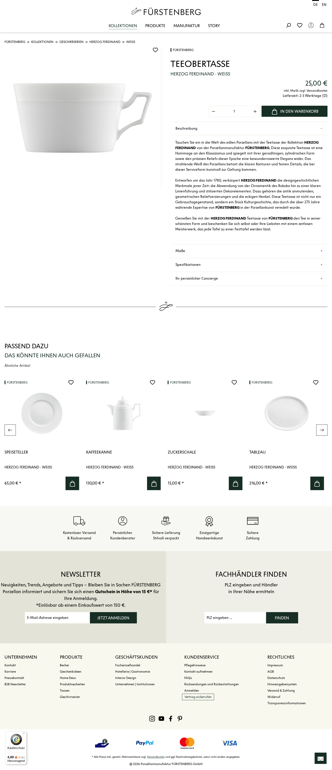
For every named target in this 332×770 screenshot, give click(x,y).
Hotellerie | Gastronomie (132, 672)
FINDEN (282, 618)
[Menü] (24, 734)
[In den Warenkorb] (72, 483)
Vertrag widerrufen (198, 697)
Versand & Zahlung (281, 691)
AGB (270, 672)
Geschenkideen (70, 672)
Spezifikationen (188, 264)
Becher (64, 665)
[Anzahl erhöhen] (255, 111)
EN (324, 4)
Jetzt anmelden (113, 618)
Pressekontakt (14, 678)
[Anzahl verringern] (213, 111)
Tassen (65, 691)
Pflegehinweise (195, 665)
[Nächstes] (321, 430)
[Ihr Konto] (311, 25)
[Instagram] (152, 718)
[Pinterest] (180, 718)
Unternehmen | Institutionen (135, 684)
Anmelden (191, 691)
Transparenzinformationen (286, 703)
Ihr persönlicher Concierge (196, 278)
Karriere (10, 672)
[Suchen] (288, 25)
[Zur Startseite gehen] (166, 11)
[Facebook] (170, 718)
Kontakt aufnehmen (198, 672)
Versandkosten (156, 756)
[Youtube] (161, 718)
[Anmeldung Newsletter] (321, 758)
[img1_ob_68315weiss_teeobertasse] (83, 118)
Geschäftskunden (136, 657)
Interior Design (125, 678)
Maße (180, 251)
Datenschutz (276, 678)
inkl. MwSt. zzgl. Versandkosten (305, 91)
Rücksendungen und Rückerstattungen (211, 684)
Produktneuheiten (72, 684)
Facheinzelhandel (127, 665)
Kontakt (10, 665)
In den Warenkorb (299, 111)
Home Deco (68, 678)
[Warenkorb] (322, 25)
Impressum (275, 665)
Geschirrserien (70, 697)
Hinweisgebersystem (282, 684)
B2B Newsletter (15, 684)
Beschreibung (186, 128)
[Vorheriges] (10, 430)
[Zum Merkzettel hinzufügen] (155, 49)
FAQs (188, 678)
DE (315, 4)
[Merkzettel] (299, 25)
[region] (83, 118)
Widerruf (273, 697)
